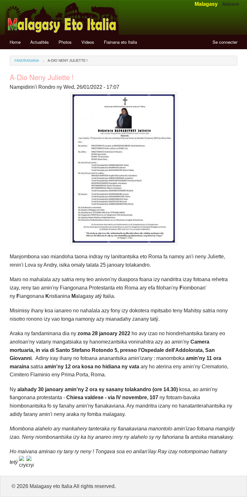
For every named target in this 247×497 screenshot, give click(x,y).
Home (15, 42)
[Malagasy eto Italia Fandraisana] (62, 17)
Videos (87, 42)
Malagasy (206, 4)
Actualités (39, 42)
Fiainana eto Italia (120, 42)
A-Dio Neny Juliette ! (67, 60)
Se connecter (225, 42)
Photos (65, 42)
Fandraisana (26, 60)
